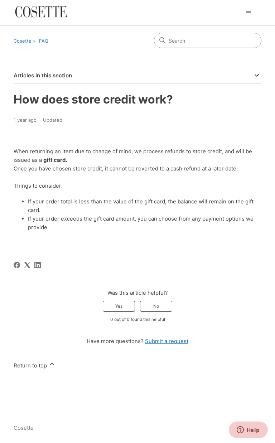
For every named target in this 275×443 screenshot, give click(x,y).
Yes (118, 306)
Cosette (23, 41)
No (156, 306)
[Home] (41, 12)
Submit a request (166, 341)
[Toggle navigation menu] (248, 13)
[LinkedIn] (37, 265)
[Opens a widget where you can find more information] (248, 430)
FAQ (43, 41)
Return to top (31, 365)
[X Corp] (27, 265)
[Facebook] (17, 265)
